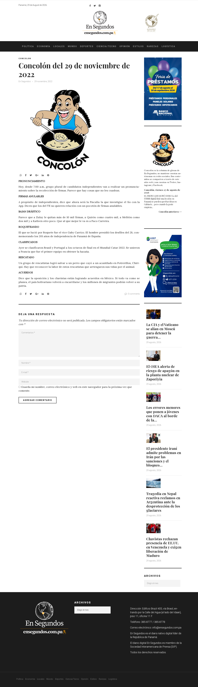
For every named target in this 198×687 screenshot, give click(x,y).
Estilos (138, 46)
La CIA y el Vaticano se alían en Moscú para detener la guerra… (162, 330)
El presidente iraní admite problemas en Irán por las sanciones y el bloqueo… (163, 456)
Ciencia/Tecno (106, 46)
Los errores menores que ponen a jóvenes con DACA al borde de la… (163, 413)
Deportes (86, 46)
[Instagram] (100, 5)
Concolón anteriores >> (170, 211)
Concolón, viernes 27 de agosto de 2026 (162, 191)
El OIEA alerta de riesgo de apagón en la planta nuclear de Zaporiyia (162, 372)
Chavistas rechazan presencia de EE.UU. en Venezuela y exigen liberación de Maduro (163, 547)
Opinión (124, 46)
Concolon (25, 59)
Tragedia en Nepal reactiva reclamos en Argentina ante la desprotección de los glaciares (163, 502)
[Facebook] (90, 5)
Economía (43, 46)
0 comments (134, 294)
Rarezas (153, 46)
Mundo (72, 46)
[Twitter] (94, 5)
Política (28, 46)
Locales (59, 46)
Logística (168, 46)
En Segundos (25, 81)
